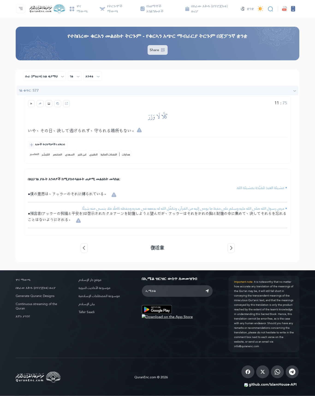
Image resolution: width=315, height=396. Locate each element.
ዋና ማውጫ (23, 280)
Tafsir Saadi (87, 312)
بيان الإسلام (87, 304)
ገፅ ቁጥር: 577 (29, 90)
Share (155, 50)
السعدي (69, 154)
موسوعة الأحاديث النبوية (94, 288)
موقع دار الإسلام (90, 280)
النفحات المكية (109, 154)
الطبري (93, 154)
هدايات (126, 154)
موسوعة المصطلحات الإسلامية (99, 296)
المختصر (57, 154)
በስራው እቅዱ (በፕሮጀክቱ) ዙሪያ (36, 288)
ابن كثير (82, 154)
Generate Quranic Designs (35, 296)
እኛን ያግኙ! (23, 316)
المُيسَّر (46, 154)
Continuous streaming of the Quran (36, 306)
